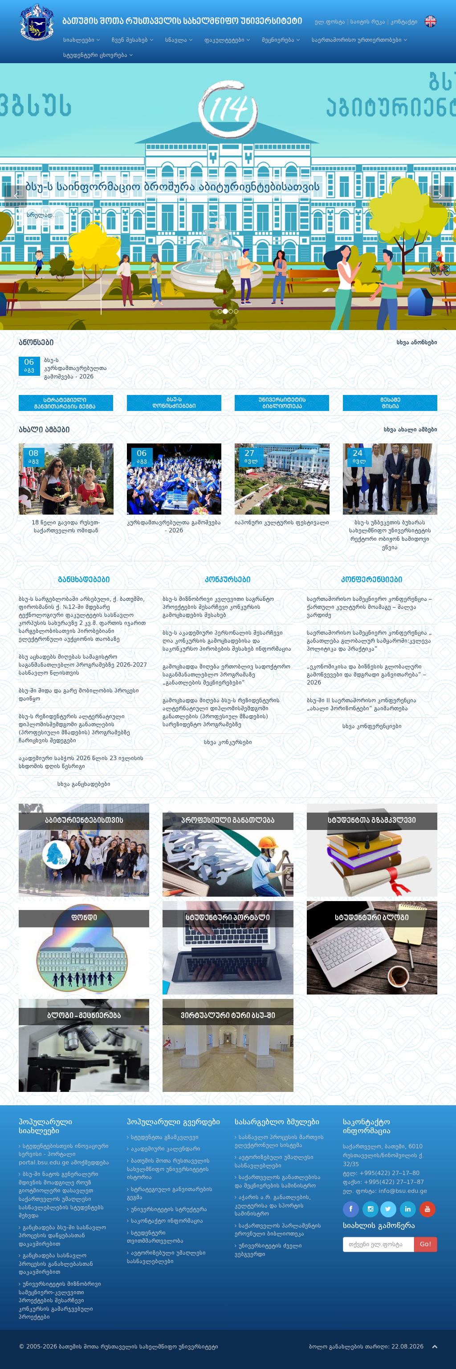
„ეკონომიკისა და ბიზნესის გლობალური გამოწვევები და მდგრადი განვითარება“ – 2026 (366, 675)
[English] (428, 22)
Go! (426, 1244)
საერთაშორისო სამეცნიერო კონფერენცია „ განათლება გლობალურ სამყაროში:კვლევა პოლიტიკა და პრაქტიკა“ (369, 641)
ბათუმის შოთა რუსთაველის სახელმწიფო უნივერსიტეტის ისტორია (168, 1169)
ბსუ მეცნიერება (85, 1035)
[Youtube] (427, 1209)
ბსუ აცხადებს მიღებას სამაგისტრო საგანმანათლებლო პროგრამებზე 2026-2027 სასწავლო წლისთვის (83, 665)
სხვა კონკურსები (228, 742)
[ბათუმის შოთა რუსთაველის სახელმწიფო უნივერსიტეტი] (36, 24)
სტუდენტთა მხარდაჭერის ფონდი (85, 950)
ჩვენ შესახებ (131, 40)
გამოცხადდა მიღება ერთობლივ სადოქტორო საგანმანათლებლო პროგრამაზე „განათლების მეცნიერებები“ (226, 675)
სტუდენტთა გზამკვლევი (165, 1137)
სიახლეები (79, 40)
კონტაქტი (404, 22)
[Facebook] (351, 1209)
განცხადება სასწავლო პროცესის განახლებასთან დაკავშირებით (56, 1264)
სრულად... (42, 226)
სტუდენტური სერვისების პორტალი (229, 950)
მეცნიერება (279, 40)
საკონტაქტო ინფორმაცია (167, 1221)
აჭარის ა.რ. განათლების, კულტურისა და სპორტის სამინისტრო (273, 1206)
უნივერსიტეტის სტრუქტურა (169, 1209)
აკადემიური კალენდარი (165, 1149)
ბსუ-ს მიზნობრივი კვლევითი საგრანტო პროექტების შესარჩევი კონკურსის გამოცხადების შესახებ (218, 607)
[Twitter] (388, 1209)
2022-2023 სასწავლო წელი (373, 846)
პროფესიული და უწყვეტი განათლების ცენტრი (229, 859)
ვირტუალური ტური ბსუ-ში (228, 1041)
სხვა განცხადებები (83, 784)
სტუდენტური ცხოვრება (96, 55)
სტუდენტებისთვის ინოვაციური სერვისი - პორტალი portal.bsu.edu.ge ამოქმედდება (64, 1155)
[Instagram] (370, 1209)
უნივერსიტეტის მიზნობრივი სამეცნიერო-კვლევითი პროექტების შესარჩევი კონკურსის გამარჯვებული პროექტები (60, 1300)
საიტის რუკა (367, 22)
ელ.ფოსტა (330, 22)
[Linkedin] (408, 1209)
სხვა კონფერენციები (372, 726)
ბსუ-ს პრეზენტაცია (84, 846)
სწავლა (177, 40)
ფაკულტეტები (225, 40)
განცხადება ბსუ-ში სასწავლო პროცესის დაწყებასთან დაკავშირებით (62, 1236)
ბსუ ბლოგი (372, 938)
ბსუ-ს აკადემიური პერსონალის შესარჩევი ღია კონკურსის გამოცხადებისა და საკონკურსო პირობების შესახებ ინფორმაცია (227, 641)
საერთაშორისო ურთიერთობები (357, 40)
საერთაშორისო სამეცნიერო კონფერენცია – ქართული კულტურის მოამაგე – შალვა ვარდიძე (369, 607)
